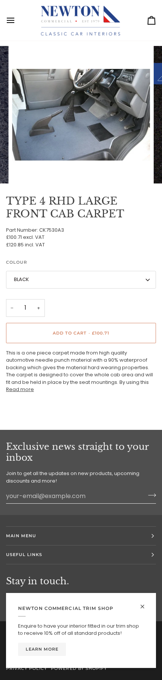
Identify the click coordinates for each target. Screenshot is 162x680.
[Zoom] (26, 169)
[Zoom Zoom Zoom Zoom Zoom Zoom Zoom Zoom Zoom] (81, 115)
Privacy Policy (26, 668)
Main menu (21, 535)
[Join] (150, 495)
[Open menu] (17, 20)
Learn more (42, 649)
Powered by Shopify (79, 668)
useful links (24, 554)
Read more (20, 389)
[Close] (145, 606)
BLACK (21, 279)
